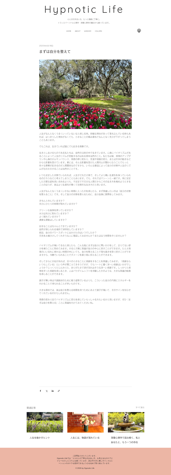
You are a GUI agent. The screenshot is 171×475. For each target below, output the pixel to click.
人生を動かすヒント (40, 438)
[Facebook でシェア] (40, 391)
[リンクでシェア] (59, 391)
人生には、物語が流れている (85, 438)
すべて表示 (140, 407)
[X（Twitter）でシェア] (46, 391)
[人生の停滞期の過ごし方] (45, 422)
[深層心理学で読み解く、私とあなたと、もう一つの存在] (126, 422)
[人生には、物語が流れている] (85, 422)
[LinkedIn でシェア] (52, 391)
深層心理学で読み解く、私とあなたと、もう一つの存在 (125, 440)
